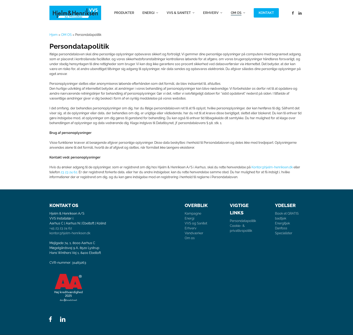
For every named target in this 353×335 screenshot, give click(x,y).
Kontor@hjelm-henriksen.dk (272, 167)
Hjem (53, 35)
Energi (189, 218)
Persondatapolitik (243, 221)
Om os (190, 238)
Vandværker (194, 233)
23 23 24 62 (69, 172)
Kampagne (193, 213)
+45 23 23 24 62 (60, 228)
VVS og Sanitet (196, 223)
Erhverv (191, 228)
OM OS (66, 35)
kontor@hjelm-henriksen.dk (69, 233)
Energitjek (282, 223)
